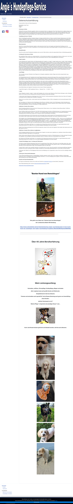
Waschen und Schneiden (7, 24)
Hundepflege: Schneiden (7, 26)
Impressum (5, 21)
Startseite (4, 18)
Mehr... (56, 500)
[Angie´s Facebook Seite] (3, 31)
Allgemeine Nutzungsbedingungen (26, 165)
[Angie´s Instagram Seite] (7, 31)
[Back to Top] (71, 502)
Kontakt (4, 19)
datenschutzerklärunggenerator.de (40, 163)
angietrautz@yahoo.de (48, 161)
